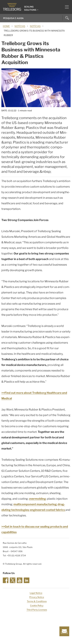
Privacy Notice (36, 597)
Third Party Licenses (37, 609)
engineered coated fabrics (47, 510)
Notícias (20, 26)
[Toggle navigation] (65, 7)
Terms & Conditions (37, 601)
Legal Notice (36, 593)
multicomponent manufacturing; (35, 504)
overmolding (37, 498)
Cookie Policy (36, 605)
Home (6, 26)
